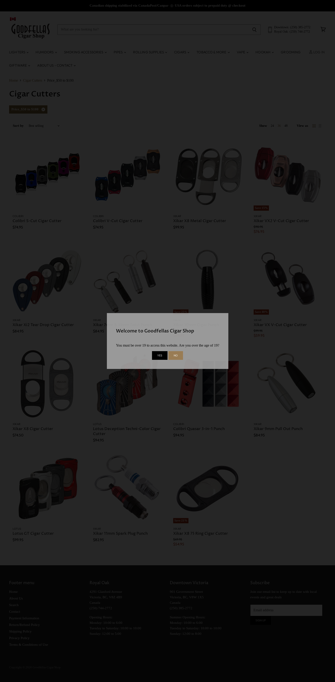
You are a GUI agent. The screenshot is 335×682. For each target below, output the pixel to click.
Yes (159, 355)
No (176, 355)
